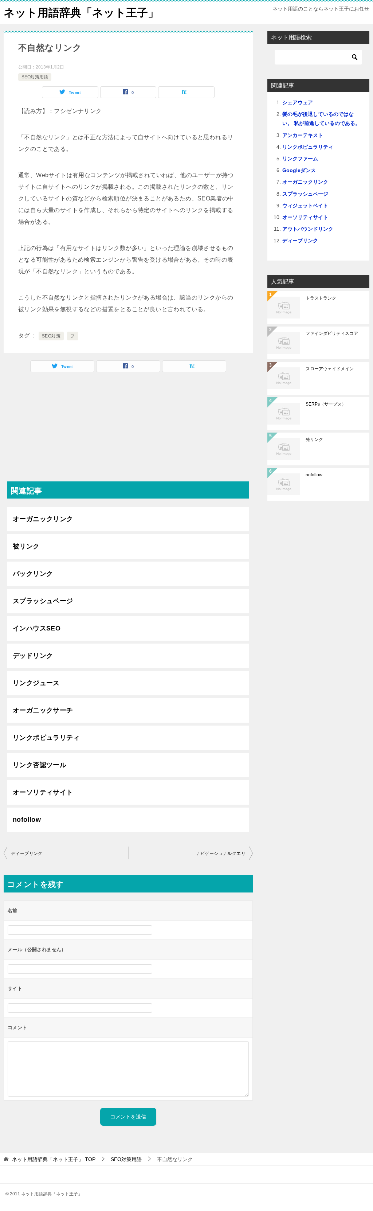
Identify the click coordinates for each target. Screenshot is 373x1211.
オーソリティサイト (43, 792)
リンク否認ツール (39, 765)
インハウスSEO (36, 628)
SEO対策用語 (34, 76)
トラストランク (321, 298)
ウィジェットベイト (305, 205)
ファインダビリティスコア (332, 333)
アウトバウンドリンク (307, 229)
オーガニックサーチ (43, 710)
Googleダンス (299, 170)
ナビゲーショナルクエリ (221, 853)
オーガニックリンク (43, 519)
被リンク (26, 546)
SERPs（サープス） (326, 404)
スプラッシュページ (43, 601)
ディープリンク (27, 853)
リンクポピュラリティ (46, 737)
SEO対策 (51, 336)
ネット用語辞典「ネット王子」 (81, 13)
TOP (53, 1159)
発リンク (314, 439)
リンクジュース (36, 683)
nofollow (27, 819)
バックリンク (33, 573)
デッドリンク (33, 655)
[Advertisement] (128, 430)
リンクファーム (300, 158)
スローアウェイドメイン (330, 368)
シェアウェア (297, 102)
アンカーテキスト (302, 135)
